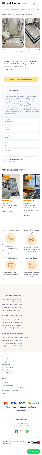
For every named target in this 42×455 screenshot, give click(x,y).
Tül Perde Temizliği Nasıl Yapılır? (12, 343)
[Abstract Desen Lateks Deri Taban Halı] (11, 186)
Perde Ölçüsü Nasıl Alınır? (11, 295)
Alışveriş (5, 358)
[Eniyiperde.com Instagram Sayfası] (21, 431)
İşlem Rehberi (6, 364)
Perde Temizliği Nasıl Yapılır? (12, 334)
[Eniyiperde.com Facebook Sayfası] (16, 431)
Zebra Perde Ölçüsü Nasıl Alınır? (12, 299)
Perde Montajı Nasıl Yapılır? (12, 316)
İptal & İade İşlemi (7, 367)
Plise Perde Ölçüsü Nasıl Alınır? (11, 310)
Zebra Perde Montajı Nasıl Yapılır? (12, 320)
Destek (4, 378)
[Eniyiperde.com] (19, 3)
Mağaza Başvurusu (7, 370)
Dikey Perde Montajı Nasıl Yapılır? (12, 328)
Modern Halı (29, 14)
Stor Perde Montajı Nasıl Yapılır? (12, 322)
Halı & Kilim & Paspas (14, 14)
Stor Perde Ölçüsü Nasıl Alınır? (11, 302)
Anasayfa (4, 14)
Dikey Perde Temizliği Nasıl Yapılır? (12, 346)
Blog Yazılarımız (7, 372)
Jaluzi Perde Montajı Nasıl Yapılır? (12, 325)
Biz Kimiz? (5, 382)
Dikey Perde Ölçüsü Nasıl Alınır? (12, 307)
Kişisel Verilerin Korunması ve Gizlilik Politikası (16, 388)
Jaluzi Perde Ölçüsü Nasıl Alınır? (12, 304)
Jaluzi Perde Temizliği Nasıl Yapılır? (12, 340)
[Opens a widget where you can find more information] (33, 451)
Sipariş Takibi (6, 362)
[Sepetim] (39, 3)
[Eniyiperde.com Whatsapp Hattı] (27, 431)
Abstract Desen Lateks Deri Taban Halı (9, 207)
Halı (23, 14)
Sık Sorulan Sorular (8, 385)
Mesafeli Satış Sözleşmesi (10, 390)
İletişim (4, 393)
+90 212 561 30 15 (21, 423)
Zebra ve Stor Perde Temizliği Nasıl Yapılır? (15, 337)
